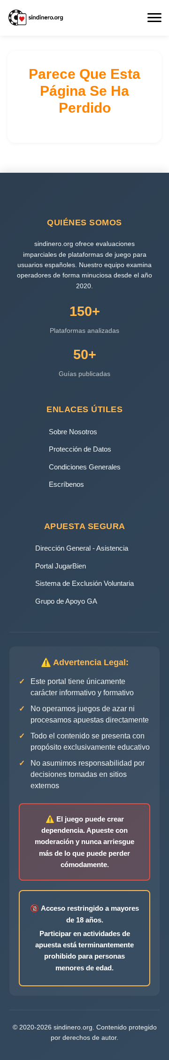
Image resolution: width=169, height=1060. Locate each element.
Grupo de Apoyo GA (66, 601)
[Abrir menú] (154, 17)
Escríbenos (66, 484)
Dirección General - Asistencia (81, 548)
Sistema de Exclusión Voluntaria (84, 583)
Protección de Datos (80, 449)
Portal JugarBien (60, 566)
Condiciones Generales (85, 467)
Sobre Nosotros (73, 432)
